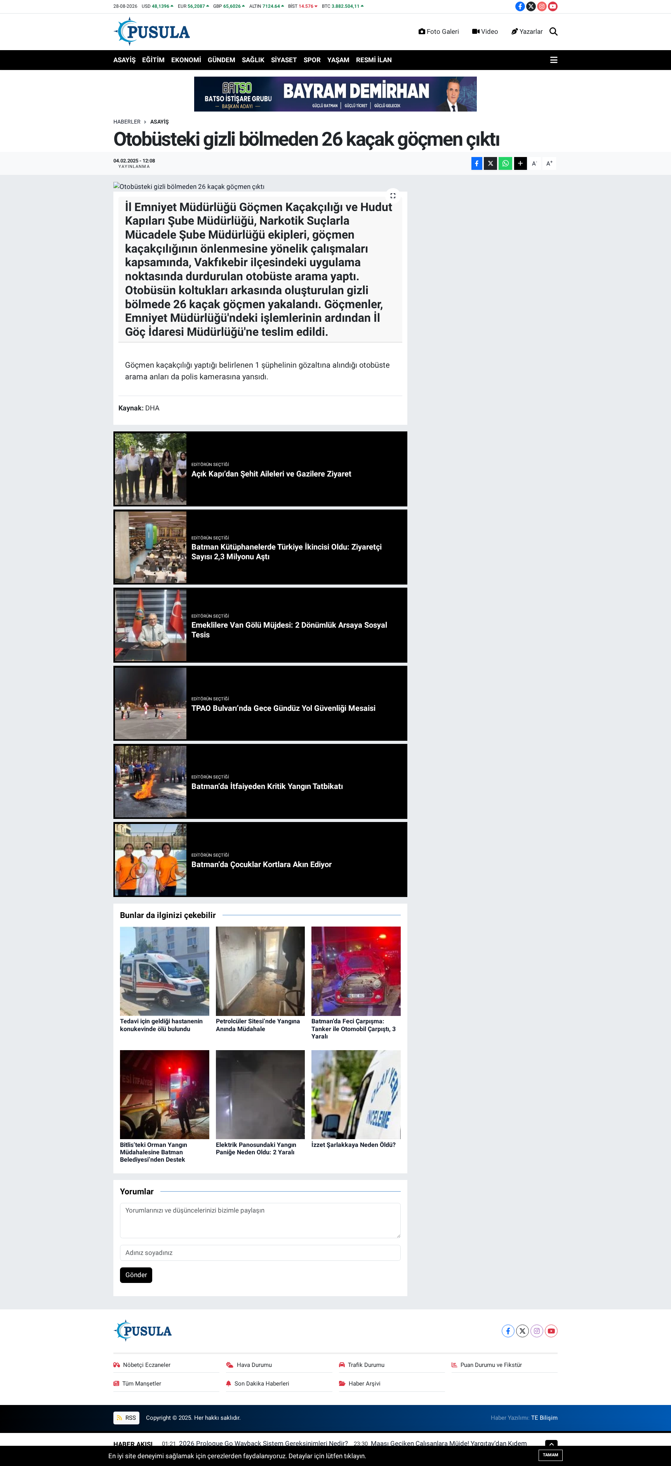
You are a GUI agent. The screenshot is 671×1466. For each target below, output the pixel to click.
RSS (130, 1417)
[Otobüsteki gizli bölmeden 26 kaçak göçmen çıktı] (260, 187)
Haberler (127, 122)
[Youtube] (551, 1331)
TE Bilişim (544, 1417)
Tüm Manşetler (141, 1383)
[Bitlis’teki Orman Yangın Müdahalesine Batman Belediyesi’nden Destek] (164, 1094)
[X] (522, 1331)
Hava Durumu (254, 1364)
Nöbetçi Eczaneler (146, 1364)
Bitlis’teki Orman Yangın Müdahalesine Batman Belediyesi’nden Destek (153, 1152)
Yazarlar (531, 31)
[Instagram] (536, 1331)
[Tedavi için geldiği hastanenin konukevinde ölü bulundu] (164, 971)
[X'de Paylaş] (490, 163)
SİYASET (284, 60)
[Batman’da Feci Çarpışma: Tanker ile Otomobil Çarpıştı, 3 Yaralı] (356, 971)
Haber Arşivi (365, 1383)
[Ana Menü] (554, 60)
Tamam (550, 1454)
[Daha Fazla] (520, 163)
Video (489, 31)
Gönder (136, 1275)
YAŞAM (338, 60)
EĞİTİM (153, 60)
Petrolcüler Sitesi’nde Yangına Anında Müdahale (258, 1024)
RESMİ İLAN (374, 60)
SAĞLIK (253, 60)
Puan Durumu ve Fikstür (491, 1364)
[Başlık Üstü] (335, 94)
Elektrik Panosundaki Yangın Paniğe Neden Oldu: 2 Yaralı (256, 1148)
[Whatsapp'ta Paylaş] (505, 163)
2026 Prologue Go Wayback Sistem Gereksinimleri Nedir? (263, 1443)
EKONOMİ (186, 60)
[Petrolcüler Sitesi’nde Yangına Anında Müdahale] (260, 971)
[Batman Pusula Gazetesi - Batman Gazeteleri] (151, 31)
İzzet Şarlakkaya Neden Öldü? (353, 1144)
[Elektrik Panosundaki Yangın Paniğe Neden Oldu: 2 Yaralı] (260, 1094)
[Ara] (553, 32)
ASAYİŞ (124, 60)
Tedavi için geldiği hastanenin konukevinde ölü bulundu (161, 1024)
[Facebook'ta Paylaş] (476, 163)
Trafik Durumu (366, 1364)
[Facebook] (508, 1331)
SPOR (312, 60)
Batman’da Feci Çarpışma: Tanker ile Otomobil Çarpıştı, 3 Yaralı (353, 1028)
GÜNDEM (221, 60)
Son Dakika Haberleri (262, 1383)
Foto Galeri (443, 31)
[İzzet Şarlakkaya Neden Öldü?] (356, 1094)
